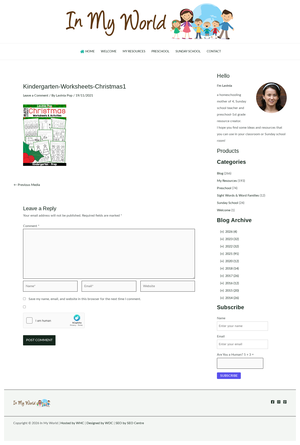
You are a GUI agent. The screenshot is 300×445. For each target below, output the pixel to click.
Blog (220, 173)
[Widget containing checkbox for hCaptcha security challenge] (54, 320)
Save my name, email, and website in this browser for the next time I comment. (85, 299)
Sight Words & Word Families (238, 195)
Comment (31, 226)
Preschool (224, 188)
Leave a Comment (35, 95)
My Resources (227, 180)
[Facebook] (272, 402)
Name (221, 318)
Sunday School (227, 203)
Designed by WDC (100, 423)
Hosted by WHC (72, 423)
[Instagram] (279, 402)
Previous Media (27, 185)
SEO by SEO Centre (130, 423)
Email (221, 336)
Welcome (223, 210)
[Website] (167, 287)
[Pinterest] (285, 402)
